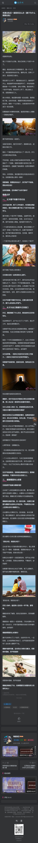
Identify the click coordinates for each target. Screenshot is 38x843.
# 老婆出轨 (7, 707)
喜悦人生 (9, 8)
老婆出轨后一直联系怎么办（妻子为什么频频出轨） (19, 14)
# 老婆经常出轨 (24, 707)
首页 (4, 8)
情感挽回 (10, 19)
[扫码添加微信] (35, 424)
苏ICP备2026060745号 (23, 813)
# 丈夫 (15, 707)
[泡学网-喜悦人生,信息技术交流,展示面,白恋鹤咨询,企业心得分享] (19, 2)
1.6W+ (17, 740)
